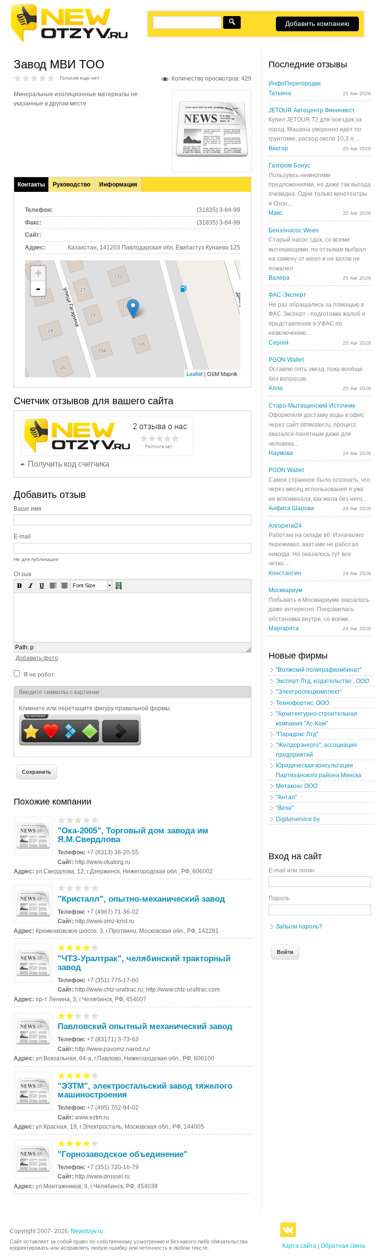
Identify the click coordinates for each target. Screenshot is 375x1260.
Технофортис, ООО (302, 703)
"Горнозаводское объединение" (123, 1154)
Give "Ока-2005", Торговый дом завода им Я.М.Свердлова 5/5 (95, 820)
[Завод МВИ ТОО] (212, 164)
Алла (276, 388)
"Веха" (284, 808)
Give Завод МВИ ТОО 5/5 (51, 78)
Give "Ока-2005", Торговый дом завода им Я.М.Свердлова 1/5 (62, 820)
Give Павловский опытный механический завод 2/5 (70, 1015)
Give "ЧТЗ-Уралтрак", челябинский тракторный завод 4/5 (87, 947)
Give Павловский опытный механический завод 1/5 (62, 1015)
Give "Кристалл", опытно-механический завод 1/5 (62, 887)
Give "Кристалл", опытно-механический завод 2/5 (70, 887)
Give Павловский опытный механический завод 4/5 (87, 1015)
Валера (279, 277)
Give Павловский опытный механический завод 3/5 (78, 1015)
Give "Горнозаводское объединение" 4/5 (87, 1143)
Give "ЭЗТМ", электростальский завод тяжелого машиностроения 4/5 (87, 1075)
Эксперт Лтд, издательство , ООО (322, 681)
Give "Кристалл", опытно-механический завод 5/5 (95, 887)
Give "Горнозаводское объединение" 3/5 (78, 1143)
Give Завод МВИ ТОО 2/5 (26, 78)
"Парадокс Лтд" (297, 734)
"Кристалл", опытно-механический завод (141, 899)
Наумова (281, 453)
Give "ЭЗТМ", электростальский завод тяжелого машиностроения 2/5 (70, 1075)
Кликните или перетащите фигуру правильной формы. (95, 708)
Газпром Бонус (289, 165)
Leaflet (195, 373)
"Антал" (286, 797)
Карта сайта (299, 1245)
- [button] (38, 288)
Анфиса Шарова (291, 508)
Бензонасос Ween (294, 230)
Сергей (279, 342)
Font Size (84, 585)
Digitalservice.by (298, 819)
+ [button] (38, 273)
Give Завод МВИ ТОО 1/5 (18, 78)
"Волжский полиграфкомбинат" (319, 669)
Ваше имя (28, 508)
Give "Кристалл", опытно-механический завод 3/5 (78, 887)
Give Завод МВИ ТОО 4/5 (43, 78)
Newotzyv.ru (87, 1231)
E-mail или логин (291, 870)
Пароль (279, 898)
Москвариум (285, 590)
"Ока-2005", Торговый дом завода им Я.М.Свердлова (133, 835)
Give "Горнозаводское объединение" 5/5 (95, 1143)
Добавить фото (37, 658)
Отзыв (22, 574)
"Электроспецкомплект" (309, 691)
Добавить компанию (317, 23)
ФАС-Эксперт (287, 294)
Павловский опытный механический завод (145, 1026)
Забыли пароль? (299, 926)
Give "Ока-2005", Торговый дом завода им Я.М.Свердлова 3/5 (78, 820)
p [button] (32, 647)
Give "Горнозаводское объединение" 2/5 (70, 1143)
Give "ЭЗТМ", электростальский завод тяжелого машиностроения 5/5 (95, 1075)
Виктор (278, 148)
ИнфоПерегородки (295, 83)
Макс (275, 212)
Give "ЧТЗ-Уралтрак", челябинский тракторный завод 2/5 (70, 947)
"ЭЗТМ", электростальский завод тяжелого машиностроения (145, 1090)
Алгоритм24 (285, 525)
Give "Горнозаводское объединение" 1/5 (62, 1143)
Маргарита (284, 628)
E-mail (22, 536)
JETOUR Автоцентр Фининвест (312, 110)
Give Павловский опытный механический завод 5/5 (95, 1015)
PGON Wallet (286, 359)
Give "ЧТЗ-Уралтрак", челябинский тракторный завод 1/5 (62, 947)
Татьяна (280, 93)
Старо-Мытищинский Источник (312, 405)
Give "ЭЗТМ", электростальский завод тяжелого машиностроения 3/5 (78, 1075)
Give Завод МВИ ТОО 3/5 (34, 78)
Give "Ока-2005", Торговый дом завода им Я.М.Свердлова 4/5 (87, 820)
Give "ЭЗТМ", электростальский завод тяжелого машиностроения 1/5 (62, 1075)
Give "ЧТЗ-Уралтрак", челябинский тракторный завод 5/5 (95, 947)
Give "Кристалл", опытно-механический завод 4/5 (87, 887)
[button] (19, 585)
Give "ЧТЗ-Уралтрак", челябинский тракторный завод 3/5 (78, 947)
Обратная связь (343, 1245)
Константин (285, 573)
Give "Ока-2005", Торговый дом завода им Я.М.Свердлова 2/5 (70, 820)
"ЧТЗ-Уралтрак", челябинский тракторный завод (144, 963)
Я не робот (38, 674)
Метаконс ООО (296, 786)
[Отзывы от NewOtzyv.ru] (68, 41)
